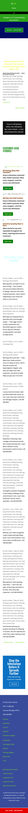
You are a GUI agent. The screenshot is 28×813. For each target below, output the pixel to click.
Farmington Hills (8, 744)
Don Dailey (8, 278)
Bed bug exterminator (10, 769)
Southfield (6, 740)
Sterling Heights (8, 752)
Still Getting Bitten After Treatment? (11, 171)
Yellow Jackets (8, 773)
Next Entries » (20, 108)
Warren (5, 748)
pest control (7, 530)
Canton (5, 727)
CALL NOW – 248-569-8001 (14, 810)
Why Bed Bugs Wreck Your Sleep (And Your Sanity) (13, 349)
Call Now (14, 684)
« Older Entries (8, 642)
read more (6, 102)
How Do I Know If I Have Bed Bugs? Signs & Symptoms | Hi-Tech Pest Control (13, 548)
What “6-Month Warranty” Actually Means (12, 340)
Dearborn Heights (9, 735)
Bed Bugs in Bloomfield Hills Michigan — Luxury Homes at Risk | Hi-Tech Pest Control (13, 381)
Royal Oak (6, 756)
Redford (5, 731)
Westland (6, 723)
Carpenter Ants (8, 778)
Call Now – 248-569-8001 (14, 30)
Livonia (5, 719)
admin (7, 509)
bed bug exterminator (10, 281)
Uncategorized (8, 344)
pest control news (18, 621)
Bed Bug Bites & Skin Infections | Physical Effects (12, 275)
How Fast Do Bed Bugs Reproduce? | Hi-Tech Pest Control (13, 597)
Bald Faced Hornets (9, 786)
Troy (4, 761)
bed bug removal (16, 84)
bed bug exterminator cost (12, 561)
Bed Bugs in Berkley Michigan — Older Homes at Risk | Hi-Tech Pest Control (14, 506)
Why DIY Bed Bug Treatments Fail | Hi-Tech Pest (14, 304)
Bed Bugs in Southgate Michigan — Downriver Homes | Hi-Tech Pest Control (13, 457)
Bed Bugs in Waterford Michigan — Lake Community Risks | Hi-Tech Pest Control (12, 407)
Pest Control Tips (9, 579)
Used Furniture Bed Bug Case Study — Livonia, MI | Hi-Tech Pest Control (14, 73)
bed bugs (6, 436)
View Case (7, 188)
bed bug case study (9, 76)
